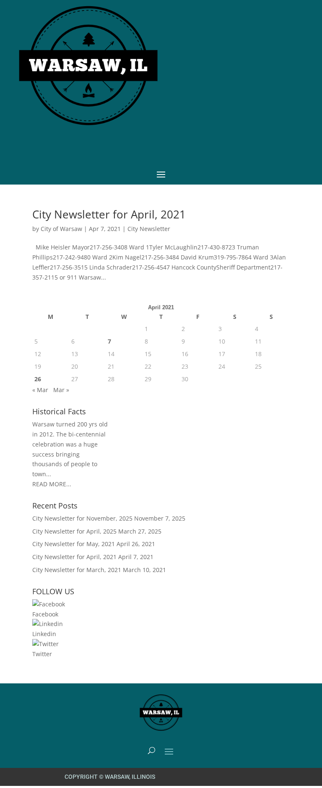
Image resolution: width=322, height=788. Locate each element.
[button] (161, 174)
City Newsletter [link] (148, 229)
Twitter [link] (42, 654)
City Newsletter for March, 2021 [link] (76, 570)
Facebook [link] (45, 614)
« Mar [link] (40, 390)
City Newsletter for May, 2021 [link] (73, 544)
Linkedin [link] (44, 634)
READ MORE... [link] (51, 484)
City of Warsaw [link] (61, 229)
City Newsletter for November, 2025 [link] (82, 518)
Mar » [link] (61, 390)
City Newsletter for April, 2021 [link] (109, 214)
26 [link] (37, 379)
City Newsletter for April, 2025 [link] (74, 531)
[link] (48, 604)
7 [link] (109, 341)
